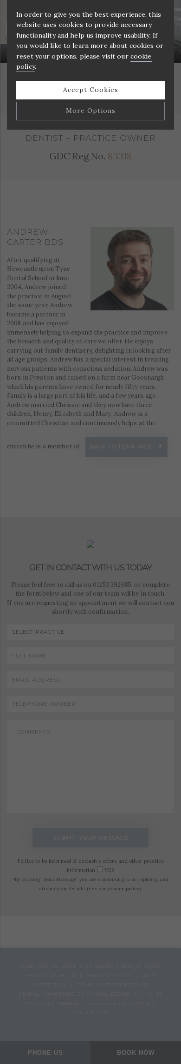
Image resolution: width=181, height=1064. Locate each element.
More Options (91, 110)
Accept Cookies (90, 89)
